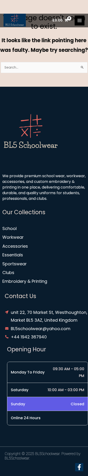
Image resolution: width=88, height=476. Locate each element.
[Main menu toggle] (79, 20)
